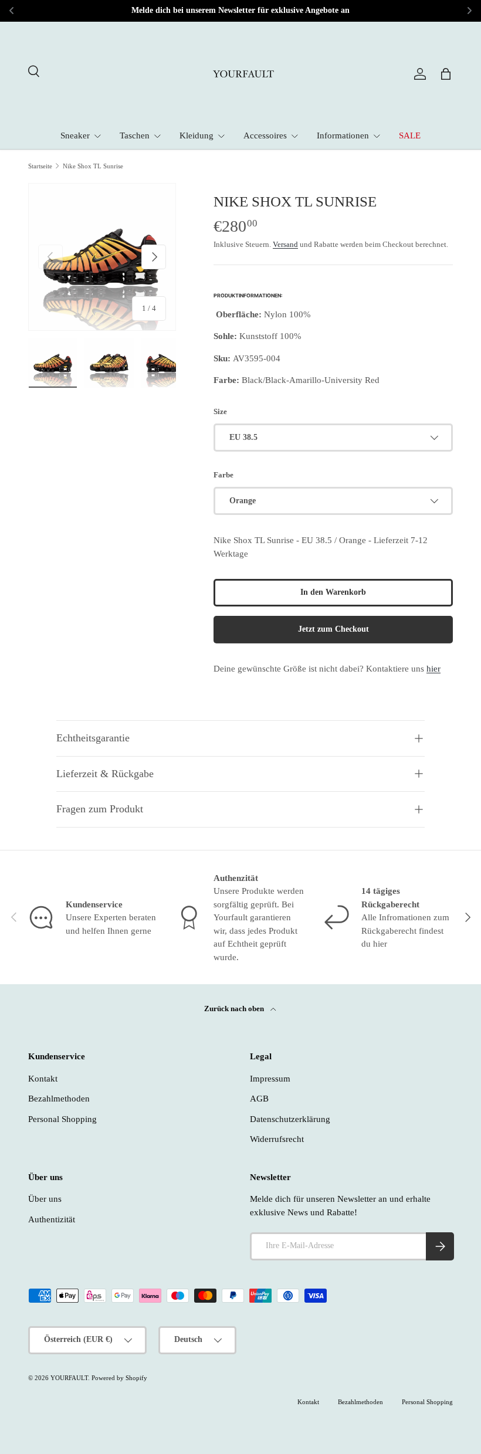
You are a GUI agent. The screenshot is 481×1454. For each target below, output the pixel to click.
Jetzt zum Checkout (333, 629)
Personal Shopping (62, 1119)
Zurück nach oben (235, 1008)
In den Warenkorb (333, 592)
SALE (410, 135)
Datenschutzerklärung (290, 1119)
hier (433, 668)
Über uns (45, 1199)
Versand (285, 244)
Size (220, 411)
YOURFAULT (69, 1377)
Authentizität (51, 1219)
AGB (259, 1098)
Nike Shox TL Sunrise (93, 166)
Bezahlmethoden (59, 1098)
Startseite (40, 166)
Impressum (270, 1078)
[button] (446, 74)
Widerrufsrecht (277, 1139)
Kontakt (42, 1078)
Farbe (223, 474)
